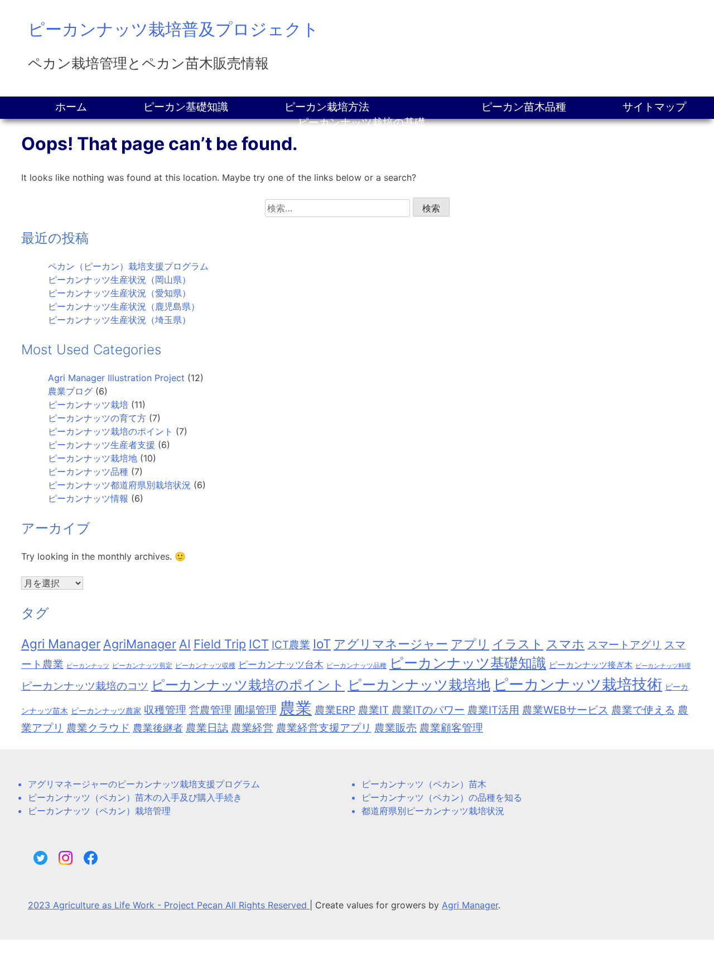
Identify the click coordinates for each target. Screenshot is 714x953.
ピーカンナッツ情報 (88, 498)
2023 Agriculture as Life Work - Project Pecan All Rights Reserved (169, 905)
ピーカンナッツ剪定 (142, 665)
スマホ (565, 643)
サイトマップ (654, 106)
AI (185, 644)
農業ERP (335, 710)
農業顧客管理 (451, 727)
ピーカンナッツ (87, 666)
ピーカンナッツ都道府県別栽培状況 (119, 484)
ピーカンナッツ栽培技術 (577, 684)
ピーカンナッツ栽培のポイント (110, 431)
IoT (322, 643)
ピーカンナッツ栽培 (88, 404)
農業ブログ (70, 391)
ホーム (71, 106)
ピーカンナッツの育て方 (97, 417)
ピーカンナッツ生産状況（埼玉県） (119, 319)
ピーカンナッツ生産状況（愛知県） (119, 293)
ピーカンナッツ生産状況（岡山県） (119, 279)
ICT (259, 644)
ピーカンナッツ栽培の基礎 (361, 122)
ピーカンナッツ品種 (88, 471)
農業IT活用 (493, 710)
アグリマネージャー (391, 644)
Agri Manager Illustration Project (116, 377)
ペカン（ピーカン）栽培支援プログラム (128, 266)
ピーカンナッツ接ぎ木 (591, 665)
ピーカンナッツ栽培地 (92, 458)
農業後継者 (158, 728)
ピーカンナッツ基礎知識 (467, 662)
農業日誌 (207, 727)
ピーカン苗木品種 (523, 106)
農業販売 (395, 727)
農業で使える (643, 710)
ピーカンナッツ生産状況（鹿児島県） (124, 306)
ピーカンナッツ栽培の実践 (361, 138)
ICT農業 (291, 644)
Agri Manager (60, 643)
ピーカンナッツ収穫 (205, 665)
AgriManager (139, 644)
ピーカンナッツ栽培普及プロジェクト (173, 29)
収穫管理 (165, 710)
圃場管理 (255, 710)
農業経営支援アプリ (324, 727)
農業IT (373, 710)
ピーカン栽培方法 (326, 106)
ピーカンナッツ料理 (663, 666)
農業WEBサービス (565, 710)
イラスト (517, 644)
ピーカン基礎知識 (185, 106)
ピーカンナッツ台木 (281, 664)
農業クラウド (98, 727)
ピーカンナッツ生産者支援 (101, 444)
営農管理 (210, 710)
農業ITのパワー (428, 710)
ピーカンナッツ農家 (106, 710)
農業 (295, 708)
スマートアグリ (624, 644)
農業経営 (252, 727)
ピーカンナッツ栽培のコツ (84, 686)
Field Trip (220, 644)
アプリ (470, 644)
